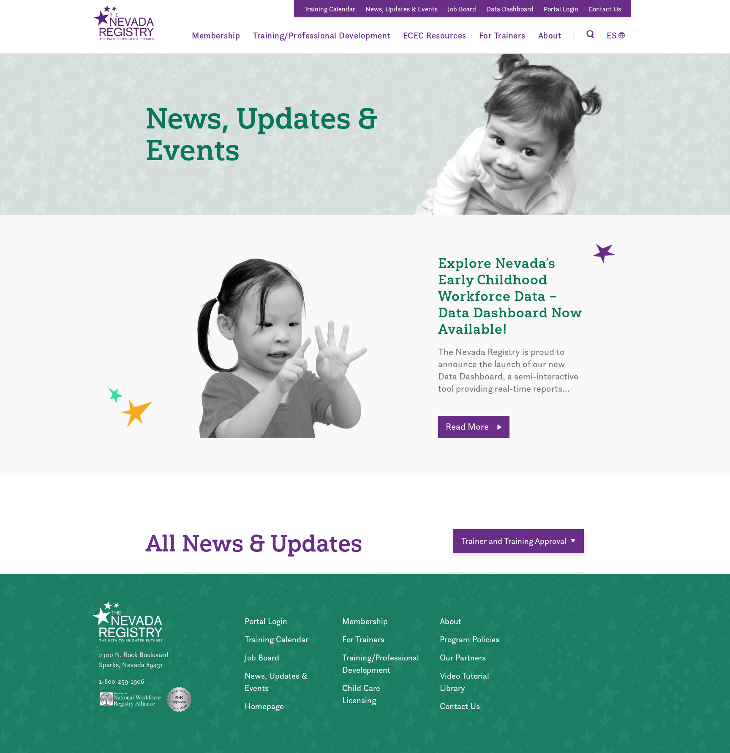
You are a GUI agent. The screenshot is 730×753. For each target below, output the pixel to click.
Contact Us (604, 9)
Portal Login (561, 9)
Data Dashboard (510, 9)
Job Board (462, 9)
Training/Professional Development (321, 35)
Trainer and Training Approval (514, 540)
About (549, 35)
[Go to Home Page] (123, 24)
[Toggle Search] (590, 35)
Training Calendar (329, 9)
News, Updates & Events (401, 9)
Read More (468, 426)
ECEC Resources (434, 35)
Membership (216, 35)
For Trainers (502, 35)
